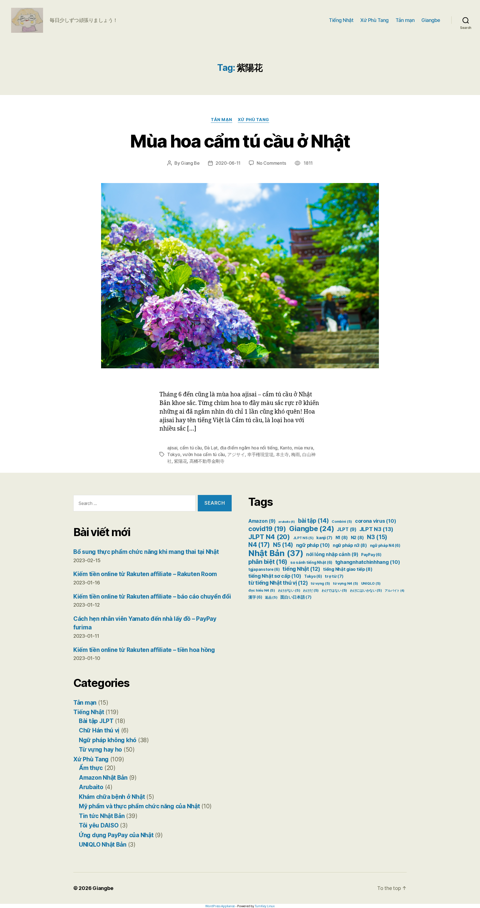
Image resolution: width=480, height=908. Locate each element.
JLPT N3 (376, 529)
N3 (377, 537)
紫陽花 (180, 461)
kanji (324, 537)
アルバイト (394, 590)
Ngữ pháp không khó (107, 740)
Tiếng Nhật (341, 20)
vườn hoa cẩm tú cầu (203, 454)
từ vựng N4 (345, 583)
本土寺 (282, 454)
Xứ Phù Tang (374, 20)
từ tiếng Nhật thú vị (278, 582)
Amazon (261, 521)
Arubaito (91, 787)
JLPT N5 (303, 538)
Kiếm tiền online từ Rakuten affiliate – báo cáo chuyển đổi (152, 596)
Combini (342, 521)
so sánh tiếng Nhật (311, 562)
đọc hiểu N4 (261, 590)
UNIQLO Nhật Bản (102, 844)
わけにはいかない (366, 590)
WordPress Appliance (220, 906)
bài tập (313, 520)
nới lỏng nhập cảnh (332, 554)
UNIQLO (371, 583)
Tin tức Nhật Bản (102, 815)
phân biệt (267, 561)
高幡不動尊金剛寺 (206, 461)
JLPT (346, 529)
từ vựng (320, 583)
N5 (283, 544)
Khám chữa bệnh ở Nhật (112, 796)
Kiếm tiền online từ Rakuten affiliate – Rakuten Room (145, 574)
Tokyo (173, 454)
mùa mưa (303, 448)
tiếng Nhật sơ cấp (274, 576)
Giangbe (430, 20)
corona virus (375, 521)
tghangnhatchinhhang (367, 562)
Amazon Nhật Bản (103, 777)
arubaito (286, 522)
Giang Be (190, 163)
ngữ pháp (313, 545)
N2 (357, 537)
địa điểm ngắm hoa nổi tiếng (249, 448)
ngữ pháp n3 (350, 545)
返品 (271, 597)
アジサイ (236, 454)
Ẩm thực (91, 767)
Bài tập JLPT (96, 720)
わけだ (311, 590)
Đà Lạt (211, 448)
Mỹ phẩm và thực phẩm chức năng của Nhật (139, 806)
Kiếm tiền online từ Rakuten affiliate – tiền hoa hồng (144, 649)
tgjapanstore (264, 569)
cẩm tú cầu (191, 448)
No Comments (271, 163)
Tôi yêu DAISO (99, 825)
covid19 (267, 529)
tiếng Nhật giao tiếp (347, 569)
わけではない (334, 590)
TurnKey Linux (265, 906)
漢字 (255, 597)
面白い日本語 (295, 597)
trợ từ (334, 576)
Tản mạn (405, 20)
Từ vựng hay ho (100, 749)
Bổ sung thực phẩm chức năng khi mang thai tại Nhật (146, 551)
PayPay (371, 554)
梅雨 (295, 454)
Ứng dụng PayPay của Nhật (116, 835)
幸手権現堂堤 (260, 454)
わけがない (289, 590)
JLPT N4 (269, 537)
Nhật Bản (275, 553)
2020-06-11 (228, 163)
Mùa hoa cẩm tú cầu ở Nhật (240, 141)
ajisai (172, 448)
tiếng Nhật (301, 569)
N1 (342, 537)
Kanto (286, 448)
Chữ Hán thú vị (99, 730)
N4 (259, 544)
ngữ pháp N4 (385, 545)
